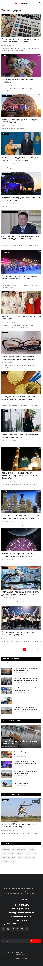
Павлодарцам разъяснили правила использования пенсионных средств (18, 357)
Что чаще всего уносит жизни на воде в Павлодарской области (26, 782)
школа (13, 861)
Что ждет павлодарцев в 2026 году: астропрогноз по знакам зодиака (18, 555)
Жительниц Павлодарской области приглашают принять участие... (25, 753)
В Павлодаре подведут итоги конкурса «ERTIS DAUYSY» (19, 120)
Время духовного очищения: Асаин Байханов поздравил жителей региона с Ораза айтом (20, 475)
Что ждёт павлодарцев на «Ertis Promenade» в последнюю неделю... (26, 762)
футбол (28, 857)
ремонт (34, 853)
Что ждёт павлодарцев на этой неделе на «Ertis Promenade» (21, 199)
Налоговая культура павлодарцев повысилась (17, 80)
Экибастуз (19, 853)
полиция (32, 849)
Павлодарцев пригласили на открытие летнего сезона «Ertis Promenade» (19, 277)
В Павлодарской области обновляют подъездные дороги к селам (26, 699)
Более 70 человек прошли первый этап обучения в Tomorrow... (26, 689)
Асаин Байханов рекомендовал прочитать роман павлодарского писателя (21, 237)
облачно (5, 861)
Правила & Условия (21, 958)
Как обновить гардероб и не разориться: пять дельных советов (20, 436)
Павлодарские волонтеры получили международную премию (18, 633)
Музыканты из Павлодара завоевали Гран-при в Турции (22, 317)
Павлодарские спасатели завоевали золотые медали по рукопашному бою (19, 397)
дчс (34, 857)
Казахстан (5, 857)
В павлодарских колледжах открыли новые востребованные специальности (26, 679)
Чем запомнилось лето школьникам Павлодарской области (25, 772)
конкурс (20, 857)
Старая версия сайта (33, 953)
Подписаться (35, 941)
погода (11, 853)
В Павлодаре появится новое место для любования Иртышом (27, 669)
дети (27, 853)
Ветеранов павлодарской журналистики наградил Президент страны (20, 159)
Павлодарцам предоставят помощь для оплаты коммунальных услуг (20, 40)
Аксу (13, 857)
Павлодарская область (19, 849)
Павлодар (5, 849)
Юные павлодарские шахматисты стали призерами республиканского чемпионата (21, 517)
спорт (4, 853)
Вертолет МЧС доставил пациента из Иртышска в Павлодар (19, 825)
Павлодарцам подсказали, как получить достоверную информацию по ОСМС (20, 593)
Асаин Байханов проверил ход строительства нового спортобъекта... (26, 708)
